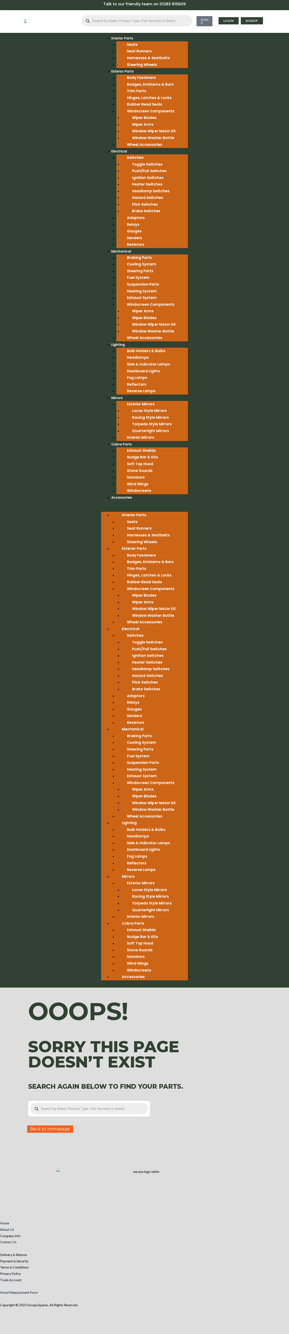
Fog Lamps (137, 377)
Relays (133, 224)
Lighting (118, 344)
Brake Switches (146, 210)
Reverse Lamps (141, 391)
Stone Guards (140, 470)
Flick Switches (145, 204)
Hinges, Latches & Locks (149, 97)
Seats (132, 44)
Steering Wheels (142, 64)
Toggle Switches (147, 164)
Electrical (119, 151)
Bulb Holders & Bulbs (146, 350)
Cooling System (141, 264)
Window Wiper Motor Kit (154, 131)
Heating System (142, 291)
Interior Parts (122, 38)
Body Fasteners (141, 77)
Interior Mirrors (140, 437)
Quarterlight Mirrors (150, 430)
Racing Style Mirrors (150, 417)
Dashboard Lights (143, 371)
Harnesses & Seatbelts (148, 57)
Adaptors (136, 217)
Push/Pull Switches (149, 170)
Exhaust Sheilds (141, 450)
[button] (144, 509)
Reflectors (136, 384)
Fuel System (138, 277)
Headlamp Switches (150, 191)
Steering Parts (140, 270)
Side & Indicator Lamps (148, 364)
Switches (135, 157)
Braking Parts (139, 257)
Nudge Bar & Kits (142, 457)
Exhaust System (142, 297)
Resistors (135, 244)
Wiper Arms (143, 124)
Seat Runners (139, 51)
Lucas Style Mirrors (149, 410)
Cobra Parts (121, 444)
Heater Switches (147, 184)
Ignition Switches (148, 177)
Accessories (121, 497)
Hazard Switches (147, 197)
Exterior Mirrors (141, 404)
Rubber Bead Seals (144, 104)
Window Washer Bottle (153, 137)
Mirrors (117, 398)
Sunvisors (136, 477)
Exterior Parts (122, 71)
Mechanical (121, 251)
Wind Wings (138, 484)
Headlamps (138, 357)
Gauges (134, 231)
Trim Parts (136, 90)
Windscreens (139, 490)
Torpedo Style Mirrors (152, 424)
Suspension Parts (143, 284)
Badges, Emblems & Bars (150, 84)
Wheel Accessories (144, 144)
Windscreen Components (151, 111)
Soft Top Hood (140, 463)
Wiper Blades (144, 117)
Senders (134, 237)
